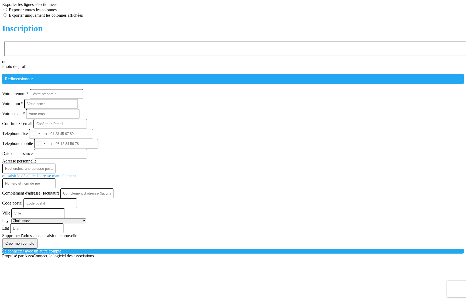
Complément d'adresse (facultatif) (31, 193)
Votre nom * (13, 103)
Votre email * (14, 113)
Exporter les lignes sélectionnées (29, 4)
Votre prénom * (16, 93)
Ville (6, 213)
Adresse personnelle (19, 161)
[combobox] (35, 134)
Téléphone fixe (15, 133)
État (6, 228)
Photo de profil (15, 66)
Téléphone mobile (18, 143)
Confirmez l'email (17, 123)
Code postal (12, 203)
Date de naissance (18, 153)
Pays (6, 220)
